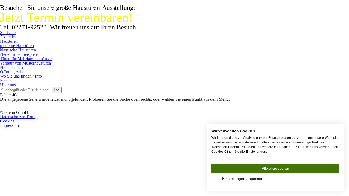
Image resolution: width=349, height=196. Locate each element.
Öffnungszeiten (13, 71)
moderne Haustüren (17, 45)
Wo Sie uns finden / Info (21, 76)
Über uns (8, 84)
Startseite (8, 32)
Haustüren (9, 41)
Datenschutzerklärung (19, 116)
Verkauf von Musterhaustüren (25, 63)
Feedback (8, 80)
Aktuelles (8, 37)
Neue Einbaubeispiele (19, 54)
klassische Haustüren (18, 50)
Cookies (7, 121)
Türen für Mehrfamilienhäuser (26, 58)
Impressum (9, 125)
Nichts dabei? (11, 67)
